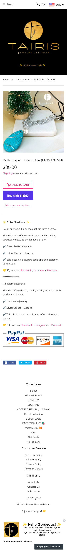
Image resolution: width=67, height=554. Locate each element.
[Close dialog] (64, 520)
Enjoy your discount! (49, 546)
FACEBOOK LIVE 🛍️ (33, 423)
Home (6, 79)
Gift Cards (33, 437)
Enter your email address (18, 541)
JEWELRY (33, 400)
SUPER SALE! (33, 419)
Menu (10, 4)
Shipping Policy (33, 455)
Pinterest (52, 270)
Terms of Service (33, 469)
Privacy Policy (33, 464)
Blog (33, 432)
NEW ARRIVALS (33, 395)
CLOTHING (33, 405)
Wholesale (33, 491)
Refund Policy (33, 459)
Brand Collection (33, 414)
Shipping (8, 173)
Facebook (26, 270)
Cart (44, 4)
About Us (33, 482)
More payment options (18, 205)
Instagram (38, 270)
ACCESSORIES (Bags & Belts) (33, 409)
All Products (34, 442)
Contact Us (33, 487)
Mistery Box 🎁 (33, 428)
